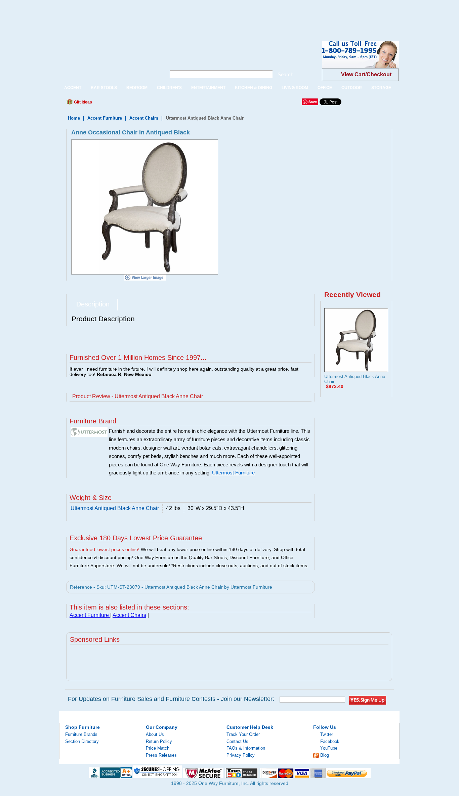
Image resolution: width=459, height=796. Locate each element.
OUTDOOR (351, 87)
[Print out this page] (146, 104)
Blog (324, 755)
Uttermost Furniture (233, 472)
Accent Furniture (105, 118)
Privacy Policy (240, 755)
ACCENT (72, 87)
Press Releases (161, 755)
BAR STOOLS (104, 87)
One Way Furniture (109, 60)
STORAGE (381, 87)
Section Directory (82, 741)
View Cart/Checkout (366, 74)
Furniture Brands (81, 734)
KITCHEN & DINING (253, 87)
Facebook (329, 741)
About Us (155, 734)
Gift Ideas (82, 102)
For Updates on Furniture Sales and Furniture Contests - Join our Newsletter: (171, 699)
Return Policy (159, 741)
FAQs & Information (245, 748)
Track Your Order (243, 734)
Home (74, 118)
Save (312, 101)
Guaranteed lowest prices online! (104, 549)
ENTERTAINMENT (208, 87)
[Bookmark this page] (112, 104)
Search (285, 74)
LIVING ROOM (295, 87)
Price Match (157, 748)
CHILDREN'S (169, 87)
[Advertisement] (122, 15)
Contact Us (237, 741)
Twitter (326, 734)
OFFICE (325, 87)
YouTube (328, 748)
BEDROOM (137, 87)
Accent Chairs (143, 118)
